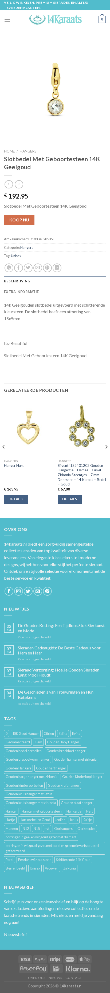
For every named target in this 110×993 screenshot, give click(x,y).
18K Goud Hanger (25, 733)
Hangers (28, 151)
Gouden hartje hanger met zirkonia (31, 776)
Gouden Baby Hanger (63, 742)
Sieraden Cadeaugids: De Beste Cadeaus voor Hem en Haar (59, 650)
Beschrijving (17, 281)
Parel (9, 860)
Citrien (49, 733)
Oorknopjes (86, 828)
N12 (26, 828)
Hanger (11, 811)
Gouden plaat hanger (76, 803)
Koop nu (19, 219)
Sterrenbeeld (15, 868)
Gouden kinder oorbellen (24, 785)
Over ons (36, 978)
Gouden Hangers (18, 768)
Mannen (12, 828)
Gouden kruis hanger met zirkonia (31, 803)
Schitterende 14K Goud (73, 860)
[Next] (106, 457)
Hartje (10, 820)
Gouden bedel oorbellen (24, 751)
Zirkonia (69, 868)
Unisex (16, 256)
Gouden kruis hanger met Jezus (29, 794)
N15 (37, 828)
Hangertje (73, 811)
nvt (47, 828)
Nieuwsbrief (15, 934)
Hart (89, 811)
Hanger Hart (14, 465)
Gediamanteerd (18, 742)
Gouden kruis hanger (63, 785)
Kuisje (87, 820)
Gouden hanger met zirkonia (75, 759)
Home (9, 151)
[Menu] (7, 19)
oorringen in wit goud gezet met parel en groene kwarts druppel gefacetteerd (52, 848)
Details (16, 499)
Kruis (74, 820)
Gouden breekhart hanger (65, 751)
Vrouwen (51, 868)
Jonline (60, 820)
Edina (63, 733)
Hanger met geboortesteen (42, 811)
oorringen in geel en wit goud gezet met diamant (41, 837)
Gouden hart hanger (51, 768)
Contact (73, 978)
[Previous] (3, 457)
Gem (38, 742)
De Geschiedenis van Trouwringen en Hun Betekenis (55, 694)
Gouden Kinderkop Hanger (82, 776)
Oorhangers (63, 828)
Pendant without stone (34, 860)
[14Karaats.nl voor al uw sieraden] (55, 19)
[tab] (55, 281)
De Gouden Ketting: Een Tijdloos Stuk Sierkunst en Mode (61, 628)
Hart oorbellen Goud (35, 820)
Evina (76, 733)
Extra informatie (21, 292)
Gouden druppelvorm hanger (27, 759)
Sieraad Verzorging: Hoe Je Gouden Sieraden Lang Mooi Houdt (58, 672)
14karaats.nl (15, 543)
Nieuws (55, 978)
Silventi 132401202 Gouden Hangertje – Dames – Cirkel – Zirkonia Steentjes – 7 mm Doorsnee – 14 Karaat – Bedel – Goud (82, 475)
